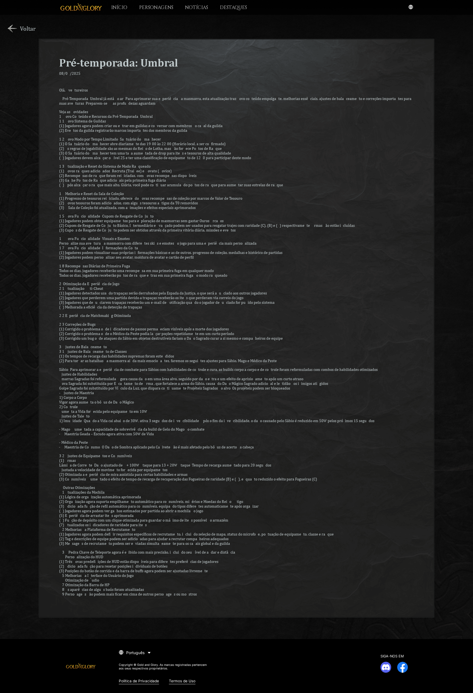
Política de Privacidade (139, 681)
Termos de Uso (182, 681)
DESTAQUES (233, 7)
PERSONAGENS (156, 7)
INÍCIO (119, 7)
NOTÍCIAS (196, 7)
